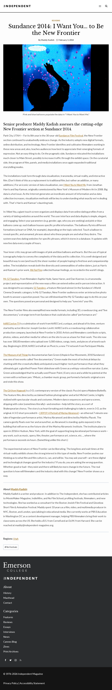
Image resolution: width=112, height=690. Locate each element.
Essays (7, 626)
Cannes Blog (10, 641)
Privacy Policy (10, 683)
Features (8, 617)
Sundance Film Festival (71, 135)
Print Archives (10, 651)
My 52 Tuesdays (11, 278)
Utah (15, 538)
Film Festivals (11, 547)
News (6, 636)
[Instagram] (15, 660)
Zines (6, 646)
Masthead (8, 597)
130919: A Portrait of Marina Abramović (59, 412)
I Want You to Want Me (74, 184)
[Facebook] (5, 660)
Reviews (56, 21)
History (7, 592)
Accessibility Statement (32, 683)
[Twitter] (10, 660)
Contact (7, 602)
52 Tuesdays (39, 287)
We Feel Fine (36, 269)
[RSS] (20, 660)
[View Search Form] (106, 6)
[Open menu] (99, 6)
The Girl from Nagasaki (14, 390)
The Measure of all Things (15, 354)
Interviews (9, 631)
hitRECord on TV (11, 323)
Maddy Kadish (47, 40)
